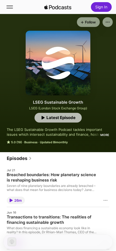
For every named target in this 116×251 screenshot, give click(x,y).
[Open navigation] (10, 7)
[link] (19, 158)
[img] (57, 7)
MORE (104, 135)
